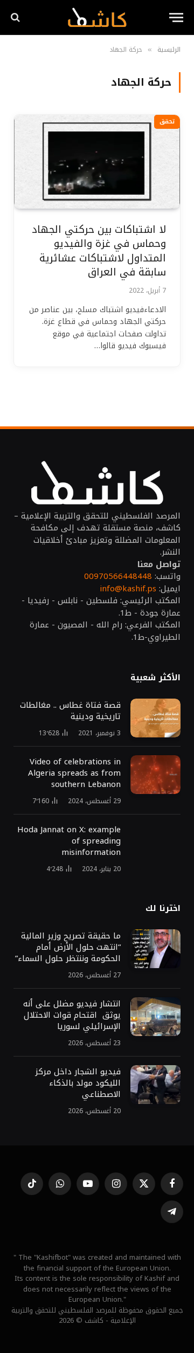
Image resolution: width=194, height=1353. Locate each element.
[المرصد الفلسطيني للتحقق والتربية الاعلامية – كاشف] (97, 17)
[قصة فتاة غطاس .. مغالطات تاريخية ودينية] (155, 718)
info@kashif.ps (128, 588)
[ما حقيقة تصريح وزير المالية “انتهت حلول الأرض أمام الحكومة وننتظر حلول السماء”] (155, 948)
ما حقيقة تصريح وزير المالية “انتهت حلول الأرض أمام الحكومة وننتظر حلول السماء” (68, 947)
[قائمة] (176, 17)
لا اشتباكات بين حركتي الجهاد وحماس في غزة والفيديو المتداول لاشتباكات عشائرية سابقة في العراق (99, 251)
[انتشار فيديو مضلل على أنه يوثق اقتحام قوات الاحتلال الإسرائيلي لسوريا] (155, 1016)
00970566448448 (118, 576)
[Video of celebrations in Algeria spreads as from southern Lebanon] (155, 774)
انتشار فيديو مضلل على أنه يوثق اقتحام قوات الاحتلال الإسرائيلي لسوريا (72, 1015)
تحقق (167, 121)
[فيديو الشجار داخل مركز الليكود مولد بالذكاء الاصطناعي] (155, 1084)
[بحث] (16, 17)
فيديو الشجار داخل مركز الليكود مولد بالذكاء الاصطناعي (78, 1083)
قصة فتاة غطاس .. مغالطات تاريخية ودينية (70, 711)
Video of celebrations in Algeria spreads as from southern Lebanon (74, 773)
